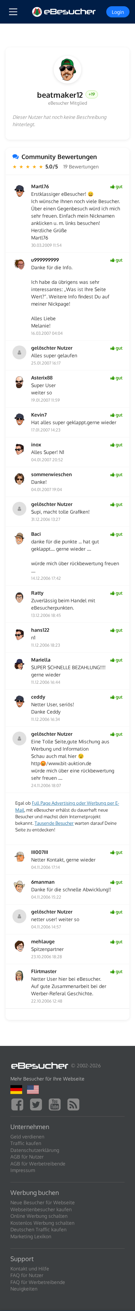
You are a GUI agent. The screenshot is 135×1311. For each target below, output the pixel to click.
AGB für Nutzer (27, 1157)
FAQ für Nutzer (26, 1275)
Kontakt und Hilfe (29, 1268)
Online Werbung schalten (39, 1216)
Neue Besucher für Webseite (42, 1202)
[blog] (75, 1104)
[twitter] (37, 1104)
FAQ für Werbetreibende (37, 1282)
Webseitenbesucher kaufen (41, 1209)
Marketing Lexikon (30, 1236)
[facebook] (19, 1104)
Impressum (22, 1170)
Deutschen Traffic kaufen (38, 1229)
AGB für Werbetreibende (37, 1163)
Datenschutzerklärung (34, 1150)
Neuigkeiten (23, 1289)
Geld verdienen (27, 1136)
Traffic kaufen (25, 1143)
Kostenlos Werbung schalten (42, 1223)
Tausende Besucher (54, 823)
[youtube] (56, 1104)
